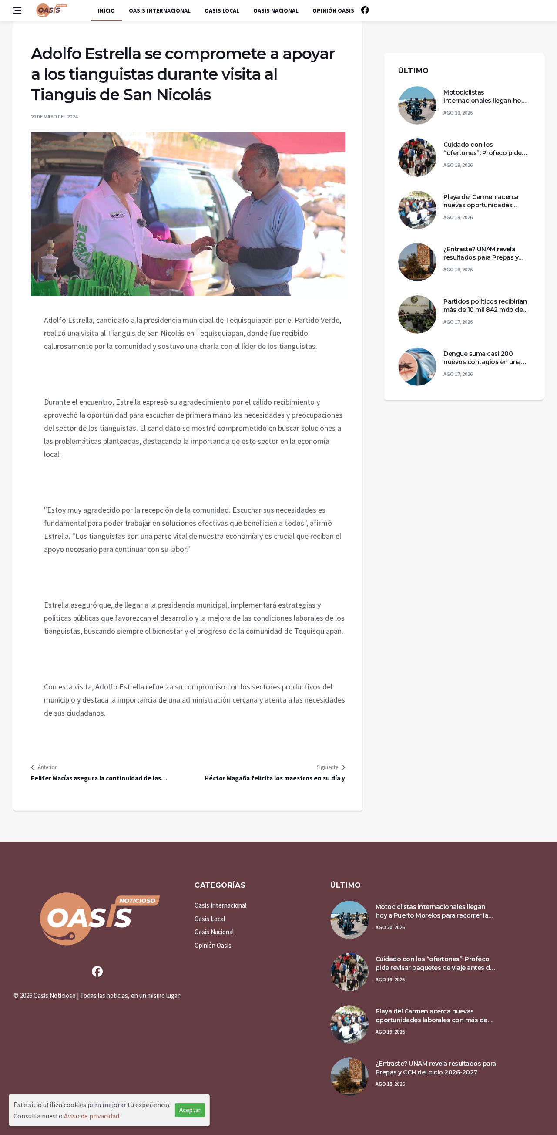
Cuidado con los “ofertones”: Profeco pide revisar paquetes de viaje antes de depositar (482, 149)
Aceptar (190, 1110)
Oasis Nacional (276, 10)
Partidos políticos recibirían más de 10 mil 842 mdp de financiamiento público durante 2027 (485, 305)
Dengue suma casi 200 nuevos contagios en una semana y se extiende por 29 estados (482, 358)
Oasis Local (222, 10)
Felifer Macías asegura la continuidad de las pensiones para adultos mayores (96, 778)
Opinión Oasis (333, 10)
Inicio (106, 10)
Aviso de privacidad (91, 1115)
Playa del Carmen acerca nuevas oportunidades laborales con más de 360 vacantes (482, 201)
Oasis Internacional (160, 10)
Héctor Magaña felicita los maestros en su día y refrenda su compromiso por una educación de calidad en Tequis (275, 778)
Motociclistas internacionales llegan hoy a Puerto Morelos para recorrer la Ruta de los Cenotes (486, 96)
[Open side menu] (17, 10)
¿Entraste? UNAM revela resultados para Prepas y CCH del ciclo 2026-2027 (480, 253)
